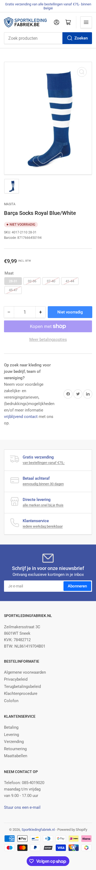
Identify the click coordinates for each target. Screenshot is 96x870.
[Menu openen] (86, 22)
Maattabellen (15, 755)
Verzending (14, 741)
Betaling (11, 727)
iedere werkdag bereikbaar (43, 526)
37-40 (51, 281)
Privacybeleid (15, 679)
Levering (11, 734)
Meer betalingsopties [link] (48, 339)
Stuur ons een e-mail (22, 807)
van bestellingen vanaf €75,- (44, 463)
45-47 (13, 290)
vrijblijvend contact (21, 416)
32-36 (32, 281)
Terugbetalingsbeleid (22, 686)
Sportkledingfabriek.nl (38, 830)
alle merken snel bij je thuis (43, 505)
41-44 (70, 281)
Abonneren (77, 586)
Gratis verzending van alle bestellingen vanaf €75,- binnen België (48, 6)
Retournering (15, 748)
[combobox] (48, 38)
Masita (9, 204)
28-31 (13, 281)
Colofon (11, 700)
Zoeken (81, 38)
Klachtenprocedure (20, 693)
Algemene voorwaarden (25, 672)
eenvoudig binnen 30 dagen (43, 484)
